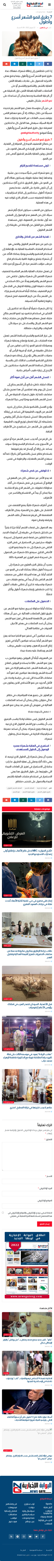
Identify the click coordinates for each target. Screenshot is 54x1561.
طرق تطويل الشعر (44, 792)
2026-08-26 (48, 858)
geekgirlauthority (30, 132)
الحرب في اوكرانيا (45, 1520)
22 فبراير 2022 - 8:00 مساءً (26, 28)
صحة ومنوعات (40, 12)
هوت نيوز (13, 1521)
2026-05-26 (48, 1011)
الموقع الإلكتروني (45, 1200)
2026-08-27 (48, 1346)
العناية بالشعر (29, 788)
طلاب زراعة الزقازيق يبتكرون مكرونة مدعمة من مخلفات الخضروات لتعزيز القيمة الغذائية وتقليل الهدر (29, 954)
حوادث (6, 1373)
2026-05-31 (48, 961)
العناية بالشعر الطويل (14, 788)
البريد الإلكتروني (45, 1188)
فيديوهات (12, 1507)
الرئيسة (49, 12)
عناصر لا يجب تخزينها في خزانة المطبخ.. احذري (31, 1107)
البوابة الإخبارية (42, 788)
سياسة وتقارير (28, 1514)
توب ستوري (8, 845)
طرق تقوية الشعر (29, 792)
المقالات (48, 1524)
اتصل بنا (23, 1550)
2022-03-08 (48, 1111)
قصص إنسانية (10, 1511)
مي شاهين (44, 28)
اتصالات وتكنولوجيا (48, 1512)
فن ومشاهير (11, 1504)
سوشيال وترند (28, 1511)
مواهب (13, 1518)
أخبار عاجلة (7, 945)
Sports (49, 1504)
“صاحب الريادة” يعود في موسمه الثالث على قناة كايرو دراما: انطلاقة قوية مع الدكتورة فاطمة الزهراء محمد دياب (27, 1057)
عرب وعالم (29, 1521)
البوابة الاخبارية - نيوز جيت (39, 1555)
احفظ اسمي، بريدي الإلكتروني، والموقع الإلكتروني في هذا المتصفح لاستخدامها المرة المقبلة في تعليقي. (30, 1214)
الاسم (48, 1176)
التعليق (48, 1139)
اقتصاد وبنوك (8, 1412)
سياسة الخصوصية (35, 1550)
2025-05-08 (48, 1065)
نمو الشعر (46, 100)
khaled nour (21, 1555)
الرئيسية (49, 1550)
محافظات (12, 1514)
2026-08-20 (48, 908)
